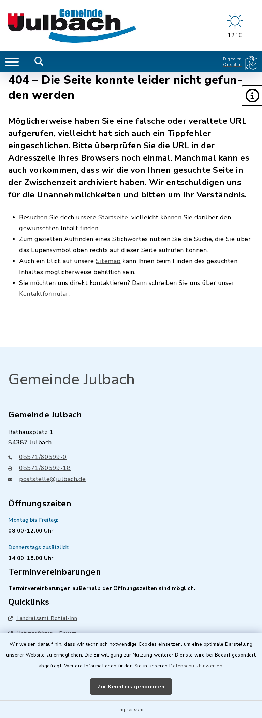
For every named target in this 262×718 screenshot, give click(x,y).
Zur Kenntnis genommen (131, 686)
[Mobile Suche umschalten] (39, 61)
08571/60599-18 (45, 468)
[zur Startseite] (72, 25)
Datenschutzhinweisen (195, 666)
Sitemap (108, 261)
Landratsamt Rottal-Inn (46, 618)
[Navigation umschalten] (12, 62)
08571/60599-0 (43, 457)
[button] (252, 95)
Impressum (131, 709)
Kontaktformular (44, 294)
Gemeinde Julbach (71, 379)
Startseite (113, 217)
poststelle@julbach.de (52, 479)
